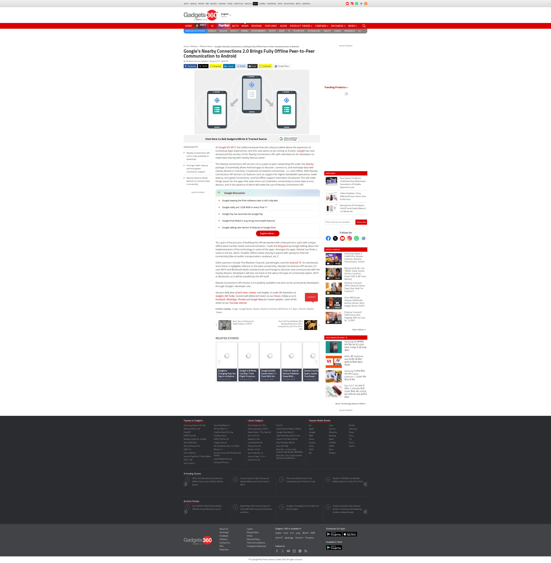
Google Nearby (245, 309)
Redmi (352, 425)
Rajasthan (289, 4)
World (193, 4)
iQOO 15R (188, 460)
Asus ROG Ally (282, 446)
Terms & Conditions (256, 543)
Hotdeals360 (314, 31)
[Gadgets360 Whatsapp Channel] (356, 238)
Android (302, 309)
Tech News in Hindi (335, 337)
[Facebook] (328, 238)
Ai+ (310, 425)
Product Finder (300, 26)
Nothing (332, 436)
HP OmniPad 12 (220, 429)
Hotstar (300, 249)
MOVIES (213, 4)
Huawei (312, 443)
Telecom (223, 31)
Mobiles (212, 31)
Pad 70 (279, 425)
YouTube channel (238, 302)
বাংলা (292, 533)
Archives (223, 539)
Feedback (224, 536)
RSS (221, 546)
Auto (235, 26)
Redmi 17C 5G (254, 450)
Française (309, 538)
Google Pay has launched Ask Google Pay (242, 214)
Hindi (286, 533)
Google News (257, 299)
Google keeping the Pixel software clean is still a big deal (250, 200)
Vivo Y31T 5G (253, 436)
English (278, 533)
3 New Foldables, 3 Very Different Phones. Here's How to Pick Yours (353, 196)
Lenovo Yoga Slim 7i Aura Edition (197, 456)
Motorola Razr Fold (192, 429)
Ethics (250, 536)
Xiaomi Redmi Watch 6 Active (288, 429)
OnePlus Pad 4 (220, 436)
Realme (332, 453)
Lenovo (332, 429)
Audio (282, 31)
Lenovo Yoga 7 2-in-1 (257, 456)
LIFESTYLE (238, 4)
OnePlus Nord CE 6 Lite (223, 432)
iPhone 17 (218, 450)
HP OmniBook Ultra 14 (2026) (226, 446)
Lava (331, 425)
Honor (311, 439)
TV (289, 31)
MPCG (298, 4)
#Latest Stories (191, 501)
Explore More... (267, 233)
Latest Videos (333, 249)
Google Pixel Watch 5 (285, 432)
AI (212, 26)
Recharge (337, 26)
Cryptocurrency (220, 443)
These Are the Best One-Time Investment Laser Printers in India (300, 480)
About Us (224, 529)
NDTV (186, 4)
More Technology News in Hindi (349, 403)
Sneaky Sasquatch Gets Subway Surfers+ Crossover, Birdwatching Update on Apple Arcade (347, 509)
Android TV (295, 262)
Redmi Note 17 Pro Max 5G (259, 432)
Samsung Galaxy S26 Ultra (195, 425)
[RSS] (365, 3)
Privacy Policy (253, 533)
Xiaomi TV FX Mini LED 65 (287, 439)
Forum (277, 296)
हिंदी (207, 4)
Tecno (351, 443)
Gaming (244, 31)
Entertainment (258, 31)
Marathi (306, 4)
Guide (283, 26)
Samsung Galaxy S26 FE (258, 429)
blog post (283, 246)
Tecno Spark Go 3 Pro (257, 425)
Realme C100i (254, 439)
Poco (331, 450)
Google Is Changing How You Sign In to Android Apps (302, 507)
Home (188, 26)
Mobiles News (206, 47)
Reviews (257, 26)
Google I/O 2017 (227, 147)
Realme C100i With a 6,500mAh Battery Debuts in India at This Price (348, 480)
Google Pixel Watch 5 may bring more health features (248, 220)
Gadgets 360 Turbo (225, 296)
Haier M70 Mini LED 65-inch (288, 436)
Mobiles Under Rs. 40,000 (195, 439)
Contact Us (225, 543)
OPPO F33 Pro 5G (221, 439)
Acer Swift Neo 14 (255, 453)
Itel (310, 453)
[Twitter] (335, 238)
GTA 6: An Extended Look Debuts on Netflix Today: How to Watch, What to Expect (207, 481)
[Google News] (363, 238)
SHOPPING (271, 4)
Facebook (220, 299)
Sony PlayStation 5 (222, 425)
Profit (201, 4)
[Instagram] (349, 238)
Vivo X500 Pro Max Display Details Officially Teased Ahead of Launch (206, 507)
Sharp (351, 432)
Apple (311, 429)
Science (337, 31)
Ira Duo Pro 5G (254, 460)
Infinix (311, 446)
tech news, (243, 292)
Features (271, 26)
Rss (305, 550)
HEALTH (248, 4)
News (245, 26)
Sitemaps (224, 533)
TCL (350, 439)
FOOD (230, 4)
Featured (331, 173)
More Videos (358, 329)
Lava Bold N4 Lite (255, 443)
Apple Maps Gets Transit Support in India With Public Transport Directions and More (256, 509)
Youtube (288, 550)
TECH (255, 4)
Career (250, 529)
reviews (252, 292)
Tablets (327, 31)
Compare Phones (221, 462)
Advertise (224, 550)
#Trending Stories (192, 474)
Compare (320, 26)
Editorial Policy (253, 539)
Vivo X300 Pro (190, 453)
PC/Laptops (298, 31)
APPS (280, 4)
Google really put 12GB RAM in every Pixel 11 (244, 207)
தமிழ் (298, 533)
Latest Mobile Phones (223, 459)
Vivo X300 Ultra (190, 443)
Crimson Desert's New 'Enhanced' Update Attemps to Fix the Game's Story (254, 481)
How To (234, 31)
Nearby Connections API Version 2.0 (276, 309)
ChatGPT (187, 432)
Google (301, 150)
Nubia (331, 439)
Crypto (272, 31)
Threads (242, 299)
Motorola (333, 432)
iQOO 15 (187, 450)
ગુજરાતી (279, 538)
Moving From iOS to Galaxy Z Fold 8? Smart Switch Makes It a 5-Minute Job (353, 208)
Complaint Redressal (256, 546)
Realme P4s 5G (254, 446)
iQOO (311, 450)
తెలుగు (305, 533)
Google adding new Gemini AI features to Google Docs (249, 227)
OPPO (331, 446)
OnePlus (332, 443)
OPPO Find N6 (190, 436)
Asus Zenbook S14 (192, 446)
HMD (311, 436)
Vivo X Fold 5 (189, 463)
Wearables (349, 31)
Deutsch (299, 538)
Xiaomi (352, 446)
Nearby (310, 164)
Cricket (222, 4)
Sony (351, 436)
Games (262, 4)
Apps (295, 309)
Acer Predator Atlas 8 (285, 443)
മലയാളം (289, 538)
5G (359, 31)
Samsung (353, 429)
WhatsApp (231, 299)
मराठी (313, 533)
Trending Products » (336, 87)
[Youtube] (342, 238)
